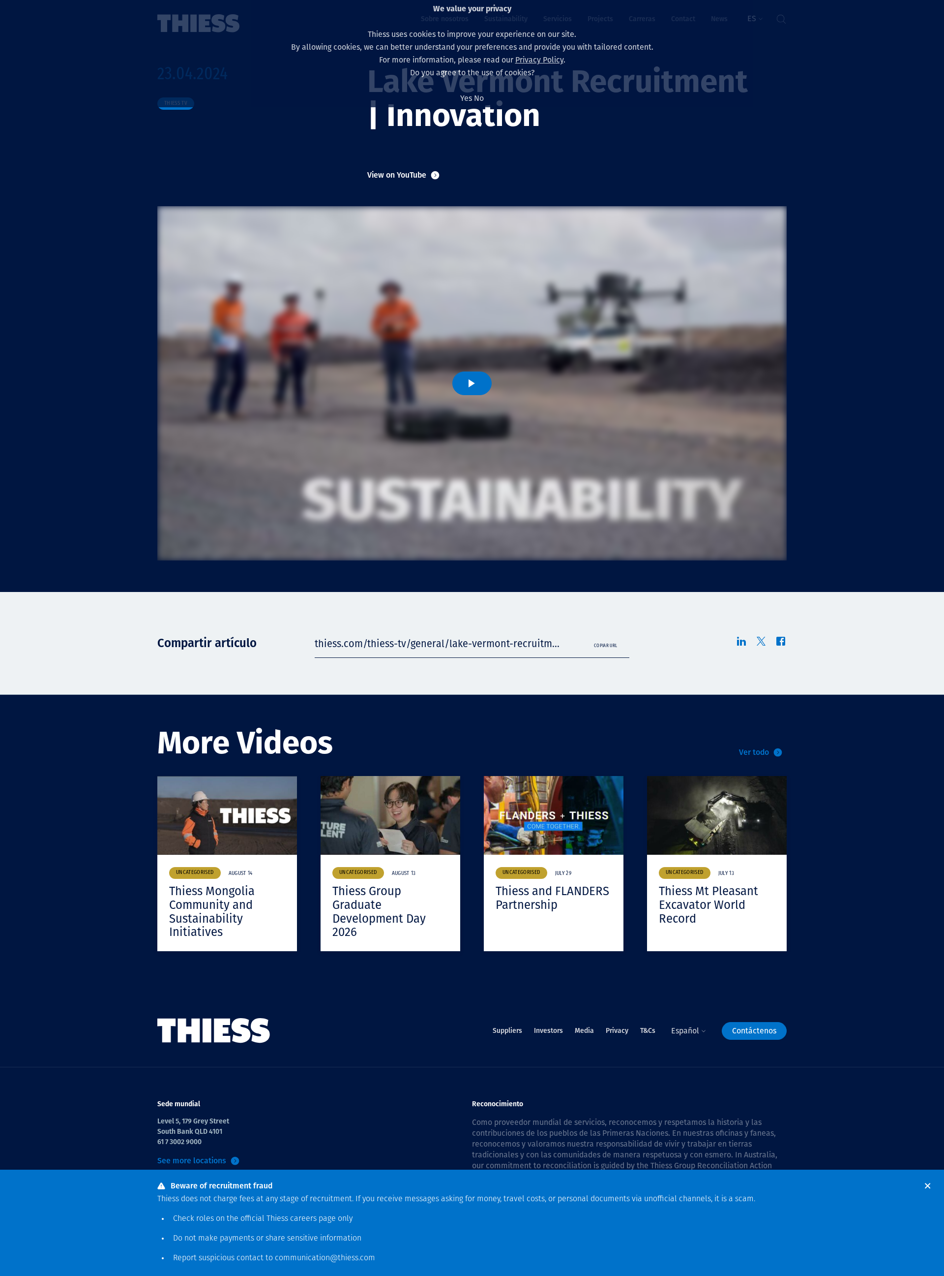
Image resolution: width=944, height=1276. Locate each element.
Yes (466, 98)
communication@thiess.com (325, 1258)
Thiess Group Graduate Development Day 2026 (379, 911)
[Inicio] (213, 1030)
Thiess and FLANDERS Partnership (552, 898)
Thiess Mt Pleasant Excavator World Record (708, 904)
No (479, 98)
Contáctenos (754, 1030)
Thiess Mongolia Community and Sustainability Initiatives (212, 911)
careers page (313, 1219)
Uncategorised (195, 872)
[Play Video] (472, 383)
